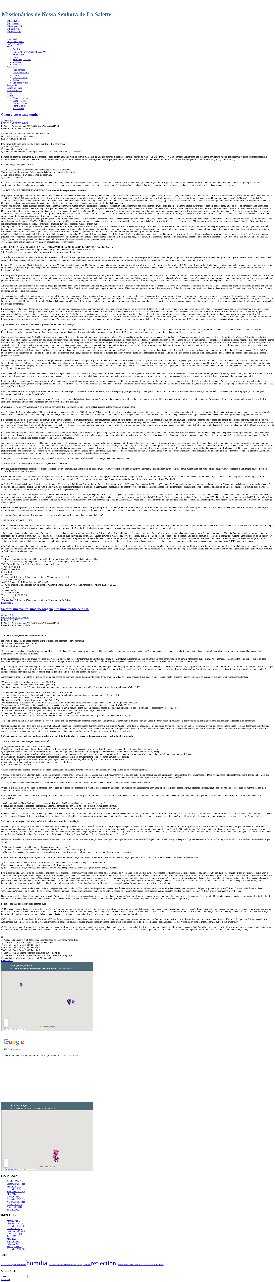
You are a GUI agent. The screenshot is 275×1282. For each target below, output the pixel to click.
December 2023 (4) (15, 1226)
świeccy (161, 1265)
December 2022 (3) (15, 1249)
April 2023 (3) (13, 1241)
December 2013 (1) (15, 1199)
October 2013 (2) (14, 1204)
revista (126, 1265)
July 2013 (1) (13, 1209)
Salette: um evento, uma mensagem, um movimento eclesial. (45, 609)
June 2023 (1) (13, 1236)
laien (61, 1265)
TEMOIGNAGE (140, 1265)
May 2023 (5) (13, 1239)
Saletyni (131, 1265)
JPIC (51, 1265)
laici (54, 1265)
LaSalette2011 (75, 1265)
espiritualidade (16, 1265)
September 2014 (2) (16, 1191)
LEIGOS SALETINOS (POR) (15, 123)
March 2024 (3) (14, 1221)
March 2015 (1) (14, 1186)
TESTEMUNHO (152, 1265)
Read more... (7, 603)
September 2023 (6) (16, 1231)
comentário (6, 1264)
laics (57, 1265)
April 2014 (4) (13, 1196)
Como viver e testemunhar (20, 114)
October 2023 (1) (14, 1228)
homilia (37, 1263)
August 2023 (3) (14, 1233)
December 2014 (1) (15, 1189)
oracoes (88, 1265)
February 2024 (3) (15, 1223)
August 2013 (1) (14, 1207)
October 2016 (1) (14, 1181)
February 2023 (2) (15, 1244)
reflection (104, 1263)
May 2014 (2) (13, 1194)
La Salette (66, 1265)
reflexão (121, 1265)
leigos (82, 1265)
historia (23, 1265)
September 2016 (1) (16, 1184)
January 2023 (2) (14, 1246)
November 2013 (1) (16, 1202)
